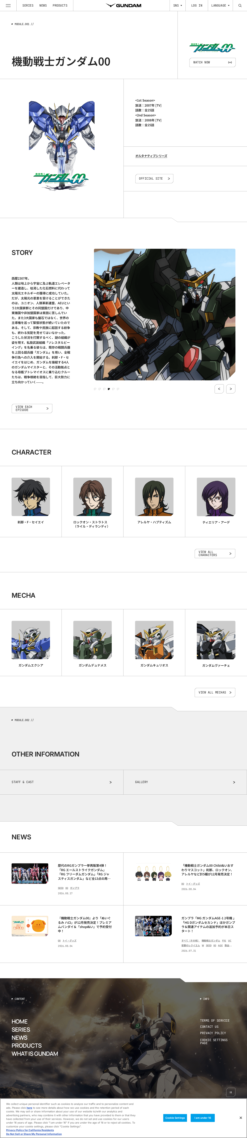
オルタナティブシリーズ (151, 155)
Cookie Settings (175, 1117)
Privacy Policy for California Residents (30, 1130)
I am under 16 (203, 1117)
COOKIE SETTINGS (217, 1042)
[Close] (241, 1118)
